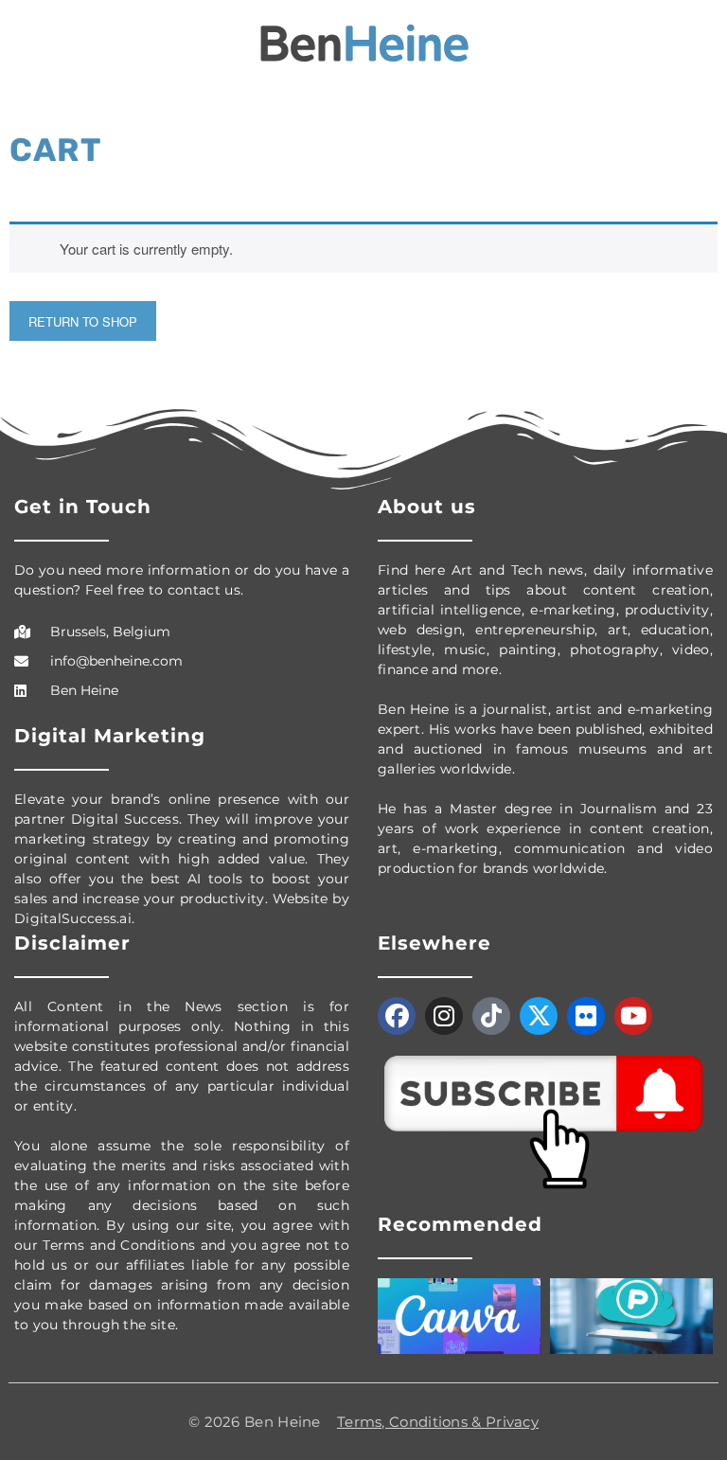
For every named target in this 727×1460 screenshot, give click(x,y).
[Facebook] (397, 1016)
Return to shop (82, 321)
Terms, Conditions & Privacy (438, 1422)
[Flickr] (586, 1016)
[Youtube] (633, 1016)
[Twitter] (539, 1016)
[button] (27, 44)
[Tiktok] (491, 1016)
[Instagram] (444, 1016)
